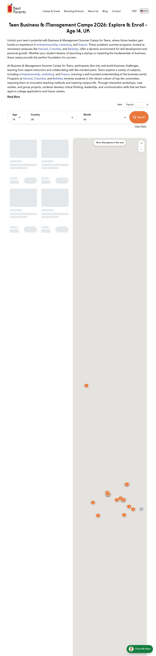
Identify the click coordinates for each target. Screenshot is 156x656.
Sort (120, 105)
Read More (13, 97)
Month (87, 115)
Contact (116, 11)
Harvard (43, 49)
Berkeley (73, 49)
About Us (93, 11)
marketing (65, 45)
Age (14, 115)
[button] (15, 117)
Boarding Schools (74, 11)
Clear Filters (140, 126)
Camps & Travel (51, 11)
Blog (105, 11)
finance (82, 45)
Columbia (55, 49)
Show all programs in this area (110, 143)
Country (35, 115)
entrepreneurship (47, 45)
